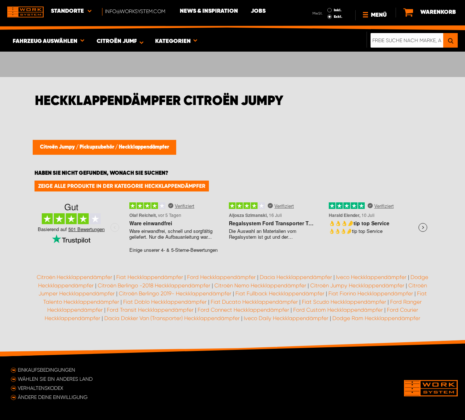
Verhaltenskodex (40, 388)
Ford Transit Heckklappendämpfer (150, 310)
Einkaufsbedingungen (46, 370)
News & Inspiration (209, 11)
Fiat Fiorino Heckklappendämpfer (370, 293)
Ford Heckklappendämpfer (221, 277)
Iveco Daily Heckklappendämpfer (286, 318)
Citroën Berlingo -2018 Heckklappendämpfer (154, 285)
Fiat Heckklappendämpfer (149, 277)
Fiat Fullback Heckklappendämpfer (279, 293)
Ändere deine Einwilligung (53, 397)
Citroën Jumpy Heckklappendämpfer (357, 285)
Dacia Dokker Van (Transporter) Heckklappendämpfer (172, 318)
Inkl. (337, 10)
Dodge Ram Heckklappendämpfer (376, 318)
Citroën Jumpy (58, 147)
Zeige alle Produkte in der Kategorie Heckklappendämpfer (121, 186)
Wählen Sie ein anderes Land (55, 379)
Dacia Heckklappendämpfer (296, 277)
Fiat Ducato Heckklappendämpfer (254, 302)
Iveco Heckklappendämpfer (371, 277)
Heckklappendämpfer (144, 147)
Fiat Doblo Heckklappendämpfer (165, 302)
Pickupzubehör (97, 147)
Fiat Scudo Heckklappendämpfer (344, 302)
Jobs (258, 11)
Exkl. (338, 17)
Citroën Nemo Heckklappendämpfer (260, 285)
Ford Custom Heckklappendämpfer (338, 310)
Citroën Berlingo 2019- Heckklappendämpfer (175, 293)
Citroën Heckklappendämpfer (74, 277)
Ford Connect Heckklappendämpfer (243, 310)
